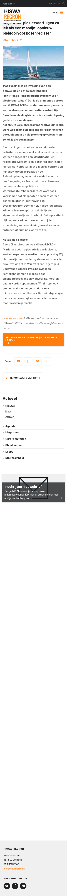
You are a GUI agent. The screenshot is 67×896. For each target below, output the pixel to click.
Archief (9, 417)
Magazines (12, 432)
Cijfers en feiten (15, 439)
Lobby (9, 451)
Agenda (10, 426)
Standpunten (13, 445)
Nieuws (10, 405)
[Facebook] (15, 886)
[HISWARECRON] (12, 15)
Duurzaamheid (14, 458)
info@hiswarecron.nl (14, 868)
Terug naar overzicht (24, 377)
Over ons (57, 3)
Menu (55, 12)
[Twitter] (7, 886)
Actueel (10, 398)
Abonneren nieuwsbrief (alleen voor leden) (31, 339)
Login (50, 3)
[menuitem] (54, 12)
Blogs (8, 411)
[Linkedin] (23, 886)
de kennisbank (13, 318)
